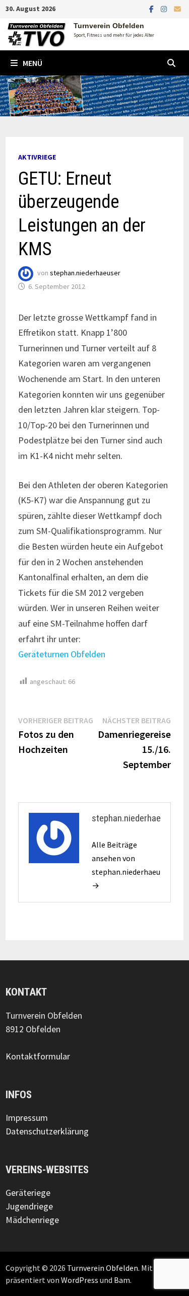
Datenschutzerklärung (47, 1131)
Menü (32, 63)
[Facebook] (152, 8)
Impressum (27, 1117)
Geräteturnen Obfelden (61, 654)
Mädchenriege (32, 1220)
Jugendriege (29, 1206)
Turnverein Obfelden (109, 26)
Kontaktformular (38, 1056)
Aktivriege (37, 157)
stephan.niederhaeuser (85, 272)
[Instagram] (164, 8)
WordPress (79, 1280)
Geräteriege (28, 1192)
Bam (122, 1280)
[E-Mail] (177, 8)
